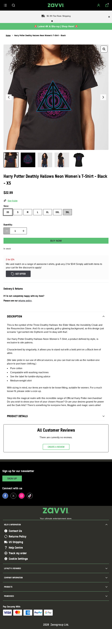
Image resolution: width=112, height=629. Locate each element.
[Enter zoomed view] (104, 49)
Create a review (56, 446)
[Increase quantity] (23, 231)
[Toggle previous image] (9, 97)
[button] (56, 201)
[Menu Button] (5, 5)
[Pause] (109, 16)
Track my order (18, 553)
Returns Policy (17, 536)
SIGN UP (12, 478)
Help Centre (16, 547)
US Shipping (16, 542)
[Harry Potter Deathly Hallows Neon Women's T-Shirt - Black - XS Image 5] (78, 159)
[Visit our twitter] (13, 496)
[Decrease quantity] (7, 231)
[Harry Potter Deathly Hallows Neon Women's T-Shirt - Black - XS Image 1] (11, 159)
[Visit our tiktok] (30, 496)
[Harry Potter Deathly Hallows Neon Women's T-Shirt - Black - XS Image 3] (44, 159)
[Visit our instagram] (21, 496)
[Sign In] (98, 5)
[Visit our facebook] (5, 496)
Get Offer (20, 273)
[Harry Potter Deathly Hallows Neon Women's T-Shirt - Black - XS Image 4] (61, 159)
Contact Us (15, 531)
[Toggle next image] (103, 97)
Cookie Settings (18, 558)
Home (8, 35)
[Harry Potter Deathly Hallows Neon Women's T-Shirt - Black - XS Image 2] (28, 159)
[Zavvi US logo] (56, 5)
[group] (56, 97)
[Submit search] (13, 5)
